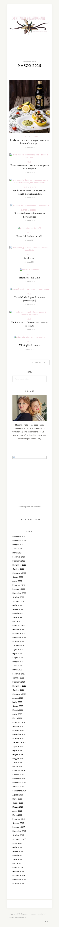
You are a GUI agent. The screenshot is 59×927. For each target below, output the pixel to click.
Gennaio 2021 (18, 677)
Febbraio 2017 (18, 867)
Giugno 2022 (17, 609)
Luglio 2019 (17, 750)
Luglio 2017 (17, 847)
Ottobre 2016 (18, 883)
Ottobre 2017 (18, 835)
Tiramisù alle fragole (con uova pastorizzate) (29, 299)
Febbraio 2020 (18, 722)
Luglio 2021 (17, 653)
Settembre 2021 (19, 645)
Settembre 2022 (19, 601)
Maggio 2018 (17, 807)
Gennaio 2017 (18, 871)
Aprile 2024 (17, 548)
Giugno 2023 (17, 577)
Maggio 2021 (17, 661)
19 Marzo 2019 (30, 281)
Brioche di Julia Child (29, 277)
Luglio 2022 (17, 605)
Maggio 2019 (17, 758)
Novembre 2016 (19, 879)
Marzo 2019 (17, 766)
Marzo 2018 (17, 815)
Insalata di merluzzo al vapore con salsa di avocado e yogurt (29, 141)
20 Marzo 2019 (30, 262)
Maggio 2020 (17, 710)
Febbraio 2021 (18, 673)
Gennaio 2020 (18, 726)
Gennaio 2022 (18, 629)
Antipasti (24, 137)
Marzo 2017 (17, 863)
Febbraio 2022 (18, 625)
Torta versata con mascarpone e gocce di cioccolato (29, 167)
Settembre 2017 (19, 839)
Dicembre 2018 (18, 778)
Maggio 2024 (17, 544)
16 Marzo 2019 (30, 304)
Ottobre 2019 (18, 738)
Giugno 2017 (17, 851)
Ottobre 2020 (18, 690)
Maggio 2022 (17, 613)
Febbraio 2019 (18, 770)
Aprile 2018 (17, 811)
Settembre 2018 (19, 790)
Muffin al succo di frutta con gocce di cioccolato (29, 324)
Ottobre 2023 (18, 569)
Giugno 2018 (17, 803)
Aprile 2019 (17, 762)
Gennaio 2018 (18, 823)
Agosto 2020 (17, 698)
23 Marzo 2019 (30, 221)
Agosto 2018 (17, 794)
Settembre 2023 (19, 573)
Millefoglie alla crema (29, 345)
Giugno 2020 (17, 706)
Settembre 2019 (19, 742)
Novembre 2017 (19, 831)
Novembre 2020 (19, 686)
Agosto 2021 (17, 649)
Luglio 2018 (17, 798)
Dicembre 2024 (18, 536)
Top (46, 921)
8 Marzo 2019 (29, 349)
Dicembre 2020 (18, 682)
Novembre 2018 (19, 782)
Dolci (29, 162)
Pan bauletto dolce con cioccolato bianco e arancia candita (29, 192)
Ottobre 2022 (18, 597)
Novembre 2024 (19, 540)
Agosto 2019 (17, 746)
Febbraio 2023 (18, 585)
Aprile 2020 (17, 714)
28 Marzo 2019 (30, 147)
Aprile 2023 (17, 581)
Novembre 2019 (19, 734)
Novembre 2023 (19, 565)
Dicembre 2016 (18, 875)
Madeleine (29, 258)
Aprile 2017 (17, 859)
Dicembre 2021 (18, 633)
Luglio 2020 (17, 702)
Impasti (33, 187)
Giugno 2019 (17, 754)
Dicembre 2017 (18, 827)
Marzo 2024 (17, 552)
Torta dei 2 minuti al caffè (29, 236)
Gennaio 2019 (18, 774)
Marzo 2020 (17, 718)
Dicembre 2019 (18, 730)
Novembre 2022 (19, 593)
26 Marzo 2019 (30, 198)
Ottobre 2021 (18, 641)
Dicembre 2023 (18, 561)
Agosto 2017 (17, 843)
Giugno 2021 (17, 657)
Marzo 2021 (17, 669)
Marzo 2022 (17, 621)
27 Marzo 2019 (30, 172)
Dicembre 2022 (18, 589)
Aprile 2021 (17, 665)
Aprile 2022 (17, 617)
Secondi (34, 137)
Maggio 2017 (17, 855)
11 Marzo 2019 (30, 330)
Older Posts (39, 362)
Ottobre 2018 (18, 786)
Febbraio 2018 (18, 819)
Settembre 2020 (19, 694)
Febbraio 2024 (18, 556)
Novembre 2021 (19, 637)
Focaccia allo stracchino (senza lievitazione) (29, 215)
